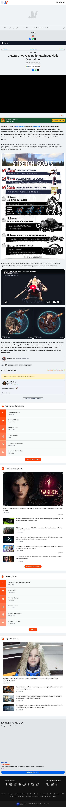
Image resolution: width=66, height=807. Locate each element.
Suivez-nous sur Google (34, 66)
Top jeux (33, 629)
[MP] (15, 382)
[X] (10, 784)
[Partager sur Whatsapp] (33, 39)
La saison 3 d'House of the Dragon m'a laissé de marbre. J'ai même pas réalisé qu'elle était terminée (38, 558)
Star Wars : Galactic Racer (15, 451)
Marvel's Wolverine (13, 420)
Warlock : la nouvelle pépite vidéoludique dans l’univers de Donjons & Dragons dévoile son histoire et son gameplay (33, 509)
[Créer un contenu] (64, 28)
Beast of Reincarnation (14, 613)
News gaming (13, 27)
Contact (3, 794)
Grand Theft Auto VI (14, 412)
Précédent (5, 49)
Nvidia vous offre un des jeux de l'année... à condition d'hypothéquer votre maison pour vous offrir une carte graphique (39, 519)
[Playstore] (47, 784)
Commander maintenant (58, 120)
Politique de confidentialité (56, 794)
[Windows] (56, 784)
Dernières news (33, 49)
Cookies (14, 796)
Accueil (3, 27)
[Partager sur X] (35, 39)
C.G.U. (30, 794)
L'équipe (10, 794)
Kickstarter (36, 126)
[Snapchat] (37, 784)
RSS (50, 796)
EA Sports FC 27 (13, 427)
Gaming (7, 27)
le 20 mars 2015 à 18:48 (13, 385)
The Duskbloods (13, 435)
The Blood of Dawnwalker (15, 443)
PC (6, 365)
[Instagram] (15, 784)
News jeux (20, 27)
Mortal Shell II (12, 590)
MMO (17, 126)
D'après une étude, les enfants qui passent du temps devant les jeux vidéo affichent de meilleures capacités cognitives (30, 679)
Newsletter (43, 796)
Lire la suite (4, 769)
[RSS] (24, 784)
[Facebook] (6, 784)
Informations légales (21, 794)
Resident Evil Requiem (14, 621)
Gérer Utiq (21, 796)
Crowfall (33, 32)
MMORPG (10, 365)
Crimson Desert (12, 606)
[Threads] (32, 784)
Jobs (54, 796)
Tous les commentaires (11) (55, 370)
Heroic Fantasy (27, 365)
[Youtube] (19, 784)
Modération (43, 794)
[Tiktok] (28, 784)
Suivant (61, 49)
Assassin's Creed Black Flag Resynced (19, 582)
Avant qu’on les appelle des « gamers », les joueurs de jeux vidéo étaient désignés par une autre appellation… (39, 688)
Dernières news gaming (33, 566)
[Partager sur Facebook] (30, 39)
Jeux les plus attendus (33, 459)
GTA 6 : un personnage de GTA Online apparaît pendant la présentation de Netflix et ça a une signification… (39, 529)
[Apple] (52, 784)
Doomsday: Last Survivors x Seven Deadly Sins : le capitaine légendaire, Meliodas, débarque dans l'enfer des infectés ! (39, 547)
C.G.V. (36, 794)
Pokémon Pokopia (13, 598)
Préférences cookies (32, 796)
